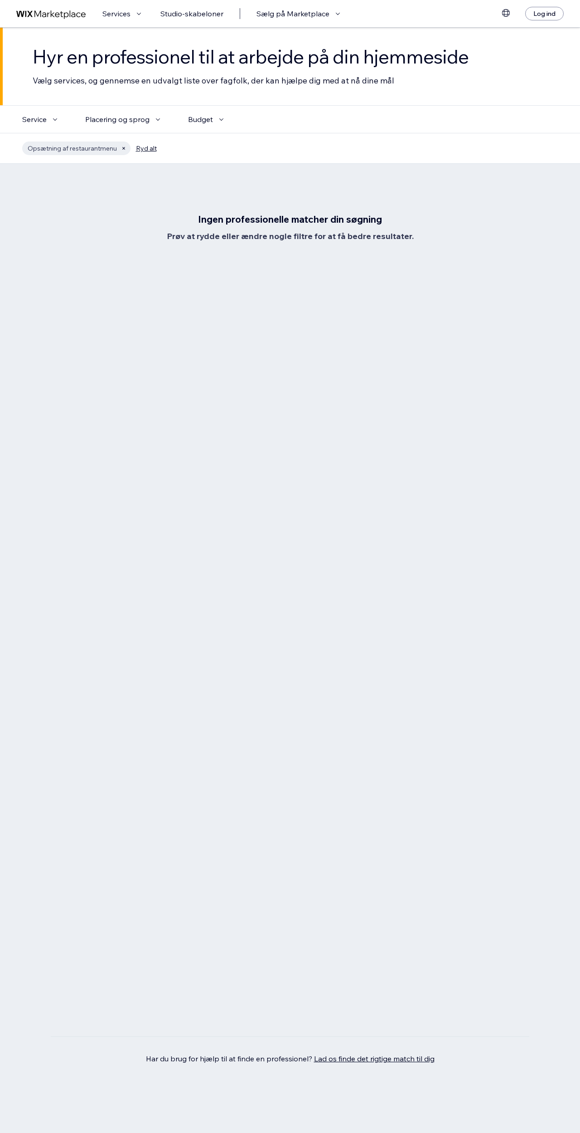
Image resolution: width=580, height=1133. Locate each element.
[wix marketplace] (51, 14)
